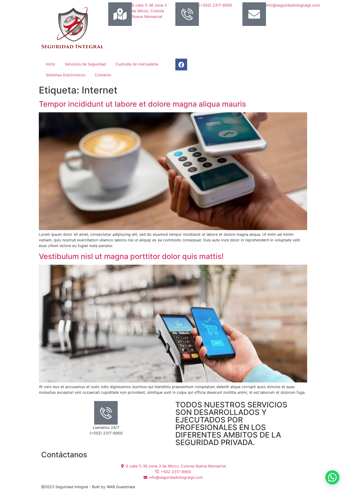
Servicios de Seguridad (85, 64)
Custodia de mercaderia (136, 64)
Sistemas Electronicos (65, 75)
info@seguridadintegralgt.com (293, 5)
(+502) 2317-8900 (215, 5)
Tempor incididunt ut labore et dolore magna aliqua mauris (142, 104)
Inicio (50, 64)
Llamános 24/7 (106, 427)
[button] (332, 477)
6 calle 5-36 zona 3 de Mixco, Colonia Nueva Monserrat (149, 11)
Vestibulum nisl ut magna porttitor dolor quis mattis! (131, 256)
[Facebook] (181, 64)
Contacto (103, 75)
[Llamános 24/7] (106, 413)
